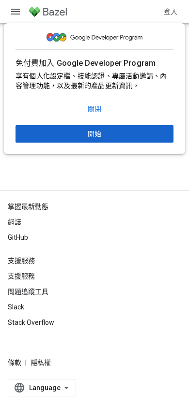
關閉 (94, 109)
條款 (14, 362)
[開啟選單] (15, 11)
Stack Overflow (31, 322)
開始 (94, 134)
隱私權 (41, 362)
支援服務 (21, 276)
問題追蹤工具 (28, 291)
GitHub (18, 237)
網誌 (14, 222)
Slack (16, 307)
